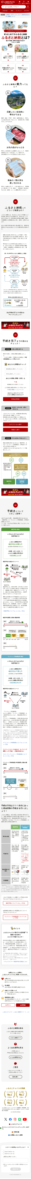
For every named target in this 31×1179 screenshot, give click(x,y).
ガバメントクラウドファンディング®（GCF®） (15, 1128)
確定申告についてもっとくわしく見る (14, 611)
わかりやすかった (9, 1151)
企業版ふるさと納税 (16, 1135)
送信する (15, 1169)
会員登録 (23, 1005)
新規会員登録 (15, 399)
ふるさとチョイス (16, 1124)
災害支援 (16, 1132)
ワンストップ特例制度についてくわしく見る (15, 917)
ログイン (8, 1005)
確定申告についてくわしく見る (15, 903)
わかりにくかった (9, 1153)
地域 (12, 10)
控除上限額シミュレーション (16, 389)
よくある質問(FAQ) (15, 1057)
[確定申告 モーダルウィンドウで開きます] (15, 872)
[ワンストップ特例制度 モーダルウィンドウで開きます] (25, 872)
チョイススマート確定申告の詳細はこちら (16, 961)
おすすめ (26, 10)
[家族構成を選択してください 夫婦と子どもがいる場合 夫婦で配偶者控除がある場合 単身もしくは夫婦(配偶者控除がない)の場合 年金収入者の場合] (15, 369)
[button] (28, 7)
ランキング (18, 10)
